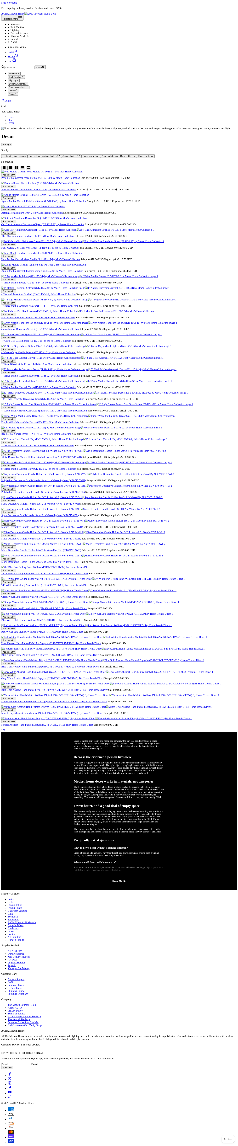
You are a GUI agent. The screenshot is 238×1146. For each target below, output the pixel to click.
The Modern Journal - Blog (22, 1004)
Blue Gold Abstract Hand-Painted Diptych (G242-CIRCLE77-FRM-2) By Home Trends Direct (50, 666)
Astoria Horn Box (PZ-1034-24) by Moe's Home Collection (32, 212)
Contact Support (16, 979)
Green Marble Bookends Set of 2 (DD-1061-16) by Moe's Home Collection (40, 329)
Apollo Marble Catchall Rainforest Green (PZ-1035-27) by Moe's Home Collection (43, 201)
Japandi (12, 965)
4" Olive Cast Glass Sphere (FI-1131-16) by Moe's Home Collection (36, 340)
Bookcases (13, 919)
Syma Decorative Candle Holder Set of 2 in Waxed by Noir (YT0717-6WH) (40, 503)
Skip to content (9, 2)
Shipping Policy (16, 991)
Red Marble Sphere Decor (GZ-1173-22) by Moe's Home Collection (36, 433)
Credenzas (13, 928)
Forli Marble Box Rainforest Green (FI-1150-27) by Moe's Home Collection (40, 247)
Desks (11, 931)
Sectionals (13, 916)
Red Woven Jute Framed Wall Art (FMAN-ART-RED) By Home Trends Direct (42, 631)
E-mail (34, 1064)
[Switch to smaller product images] (10, 168)
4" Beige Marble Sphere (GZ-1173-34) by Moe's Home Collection (35, 282)
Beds (10, 902)
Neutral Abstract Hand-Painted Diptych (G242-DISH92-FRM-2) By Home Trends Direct (47, 724)
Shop (10, 120)
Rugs (10, 913)
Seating (11, 934)
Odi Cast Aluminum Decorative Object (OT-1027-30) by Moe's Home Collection (42, 224)
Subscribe (7, 1067)
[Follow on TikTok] (10, 1097)
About (14, 42)
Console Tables (15, 925)
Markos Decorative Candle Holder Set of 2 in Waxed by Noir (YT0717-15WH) (42, 527)
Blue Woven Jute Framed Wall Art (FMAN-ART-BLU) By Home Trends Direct (42, 620)
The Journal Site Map (19, 1019)
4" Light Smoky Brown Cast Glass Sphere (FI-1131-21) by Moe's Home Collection (44, 410)
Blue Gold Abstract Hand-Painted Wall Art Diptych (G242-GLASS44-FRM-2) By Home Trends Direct (54, 689)
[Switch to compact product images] (28, 168)
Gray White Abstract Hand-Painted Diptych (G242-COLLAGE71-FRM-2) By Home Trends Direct (52, 678)
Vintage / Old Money (18, 968)
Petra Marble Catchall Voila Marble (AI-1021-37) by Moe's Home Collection (40, 177)
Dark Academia (16, 953)
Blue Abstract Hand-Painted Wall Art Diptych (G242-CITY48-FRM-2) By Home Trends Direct (50, 655)
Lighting (15, 30)
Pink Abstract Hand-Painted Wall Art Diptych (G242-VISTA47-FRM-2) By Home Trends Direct (51, 643)
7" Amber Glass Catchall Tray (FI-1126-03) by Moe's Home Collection (37, 445)
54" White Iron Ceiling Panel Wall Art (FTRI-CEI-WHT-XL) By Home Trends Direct (45, 585)
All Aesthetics (15, 950)
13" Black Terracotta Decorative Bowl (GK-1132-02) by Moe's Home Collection (42, 399)
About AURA (15, 1007)
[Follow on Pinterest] (10, 1088)
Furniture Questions (18, 993)
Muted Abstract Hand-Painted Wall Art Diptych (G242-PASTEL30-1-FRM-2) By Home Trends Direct (54, 701)
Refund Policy (15, 988)
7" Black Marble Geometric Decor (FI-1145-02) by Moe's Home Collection (40, 375)
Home (11, 117)
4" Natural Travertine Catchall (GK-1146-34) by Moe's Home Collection (38, 294)
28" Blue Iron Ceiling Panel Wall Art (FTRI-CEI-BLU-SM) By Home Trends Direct (44, 573)
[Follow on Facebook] (10, 1075)
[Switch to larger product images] (4, 168)
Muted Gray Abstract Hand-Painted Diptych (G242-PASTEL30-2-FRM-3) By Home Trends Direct (52, 713)
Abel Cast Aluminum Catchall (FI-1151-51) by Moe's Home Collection (37, 236)
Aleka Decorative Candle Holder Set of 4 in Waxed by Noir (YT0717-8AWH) (41, 457)
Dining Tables (15, 905)
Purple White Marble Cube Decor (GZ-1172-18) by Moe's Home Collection (40, 422)
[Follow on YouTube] (10, 1093)
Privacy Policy (15, 1010)
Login (8, 100)
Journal (14, 39)
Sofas (10, 899)
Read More (119, 881)
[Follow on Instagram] (10, 1084)
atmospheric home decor (90, 832)
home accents (109, 829)
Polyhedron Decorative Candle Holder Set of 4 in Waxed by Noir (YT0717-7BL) (43, 492)
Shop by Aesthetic (20, 36)
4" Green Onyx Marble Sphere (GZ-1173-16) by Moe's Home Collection (38, 352)
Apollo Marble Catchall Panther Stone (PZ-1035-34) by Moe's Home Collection (42, 271)
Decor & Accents (19, 33)
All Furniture (14, 937)
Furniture (15, 24)
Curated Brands (16, 939)
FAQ (10, 982)
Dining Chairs (15, 907)
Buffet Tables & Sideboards (22, 922)
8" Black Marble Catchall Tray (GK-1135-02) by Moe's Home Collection (38, 468)
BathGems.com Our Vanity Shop (25, 1025)
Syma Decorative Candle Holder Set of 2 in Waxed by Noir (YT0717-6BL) (40, 515)
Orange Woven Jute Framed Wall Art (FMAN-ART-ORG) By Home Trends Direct (44, 608)
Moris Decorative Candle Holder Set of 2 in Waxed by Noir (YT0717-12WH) (41, 550)
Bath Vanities (17, 27)
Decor (11, 123)
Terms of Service (16, 1013)
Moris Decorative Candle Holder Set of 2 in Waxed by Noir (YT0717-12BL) (40, 561)
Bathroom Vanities (17, 910)
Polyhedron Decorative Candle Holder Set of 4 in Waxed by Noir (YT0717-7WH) (43, 480)
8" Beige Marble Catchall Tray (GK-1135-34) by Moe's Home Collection (38, 387)
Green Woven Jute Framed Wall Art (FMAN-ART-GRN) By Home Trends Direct (43, 596)
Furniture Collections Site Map (23, 1022)
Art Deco (12, 959)
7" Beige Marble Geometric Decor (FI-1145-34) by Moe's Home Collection (40, 305)
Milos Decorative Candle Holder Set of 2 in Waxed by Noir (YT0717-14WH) (41, 538)
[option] (6, 156)
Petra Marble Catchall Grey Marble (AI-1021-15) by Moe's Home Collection (40, 259)
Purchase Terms (16, 985)
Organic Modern (16, 962)
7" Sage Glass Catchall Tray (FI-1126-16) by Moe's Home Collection (36, 364)
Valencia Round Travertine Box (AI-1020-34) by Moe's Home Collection (38, 189)
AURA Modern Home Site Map (24, 1016)
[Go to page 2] (5, 730)
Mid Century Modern (19, 956)
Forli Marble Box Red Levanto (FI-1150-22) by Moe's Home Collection (38, 317)
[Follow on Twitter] (10, 1079)
